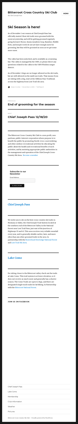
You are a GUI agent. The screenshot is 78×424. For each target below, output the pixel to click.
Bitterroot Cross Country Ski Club (32, 12)
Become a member (30, 155)
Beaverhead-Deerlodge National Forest (41, 240)
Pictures (11, 412)
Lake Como (15, 257)
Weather (11, 407)
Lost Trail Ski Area (19, 243)
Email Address (14, 177)
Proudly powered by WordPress (42, 418)
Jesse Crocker (15, 87)
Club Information (15, 402)
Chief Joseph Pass (19, 204)
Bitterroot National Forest (25, 287)
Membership (13, 397)
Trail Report (40, 87)
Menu (66, 14)
